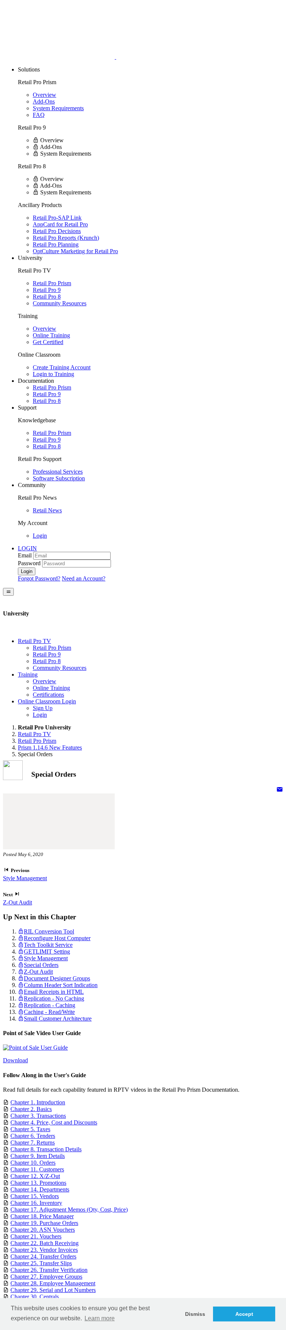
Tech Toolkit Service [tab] (48, 945)
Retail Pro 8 (47, 296)
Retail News (47, 510)
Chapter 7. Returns (32, 1142)
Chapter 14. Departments (39, 1189)
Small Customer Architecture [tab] (58, 1018)
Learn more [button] (100, 1318)
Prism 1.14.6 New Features (50, 747)
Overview (44, 95)
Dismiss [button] (195, 1314)
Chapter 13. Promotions (38, 1183)
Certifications (48, 694)
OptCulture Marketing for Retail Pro (75, 251)
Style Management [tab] (46, 958)
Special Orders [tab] (41, 965)
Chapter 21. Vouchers (35, 1236)
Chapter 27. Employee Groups (46, 1276)
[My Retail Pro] (59, 57)
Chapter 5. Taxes (30, 1129)
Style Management (25, 878)
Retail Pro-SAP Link (57, 217)
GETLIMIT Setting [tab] (47, 951)
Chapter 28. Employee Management (52, 1283)
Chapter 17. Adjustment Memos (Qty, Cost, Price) (69, 1209)
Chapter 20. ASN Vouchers (42, 1229)
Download (15, 1060)
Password (29, 563)
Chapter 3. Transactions (38, 1116)
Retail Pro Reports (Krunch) (66, 238)
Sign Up (43, 708)
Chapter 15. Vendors (34, 1196)
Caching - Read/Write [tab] (49, 1012)
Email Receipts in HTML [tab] (54, 992)
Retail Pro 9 (47, 290)
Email (25, 555)
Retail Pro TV (34, 734)
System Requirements (58, 108)
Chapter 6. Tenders (32, 1136)
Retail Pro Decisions (57, 231)
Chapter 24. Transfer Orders (43, 1256)
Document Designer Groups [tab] (57, 978)
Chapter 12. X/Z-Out (35, 1176)
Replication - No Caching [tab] (54, 998)
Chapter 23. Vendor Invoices (44, 1250)
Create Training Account (61, 367)
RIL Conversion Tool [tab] (49, 931)
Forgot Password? (39, 578)
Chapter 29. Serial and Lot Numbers (53, 1290)
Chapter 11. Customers (37, 1169)
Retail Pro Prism (52, 283)
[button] (27, 548)
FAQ (39, 115)
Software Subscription (59, 478)
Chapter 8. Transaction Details (46, 1149)
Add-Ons (44, 101)
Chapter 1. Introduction (37, 1102)
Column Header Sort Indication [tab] (61, 985)
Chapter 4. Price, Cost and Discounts (53, 1122)
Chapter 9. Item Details (37, 1156)
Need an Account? (83, 578)
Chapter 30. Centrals (34, 1297)
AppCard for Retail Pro (60, 224)
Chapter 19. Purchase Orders (44, 1223)
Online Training (51, 335)
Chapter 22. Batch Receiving (44, 1243)
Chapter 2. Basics (31, 1109)
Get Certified (48, 342)
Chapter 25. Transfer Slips (41, 1263)
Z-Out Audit (17, 902)
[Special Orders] (279, 790)
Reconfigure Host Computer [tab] (57, 938)
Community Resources (59, 303)
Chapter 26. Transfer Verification (49, 1270)
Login (40, 535)
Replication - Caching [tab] (49, 1005)
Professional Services (58, 471)
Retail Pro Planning (56, 244)
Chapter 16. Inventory (36, 1203)
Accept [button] (244, 1314)
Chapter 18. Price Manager (42, 1216)
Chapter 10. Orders (32, 1162)
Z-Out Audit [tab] (38, 971)
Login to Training (53, 374)
